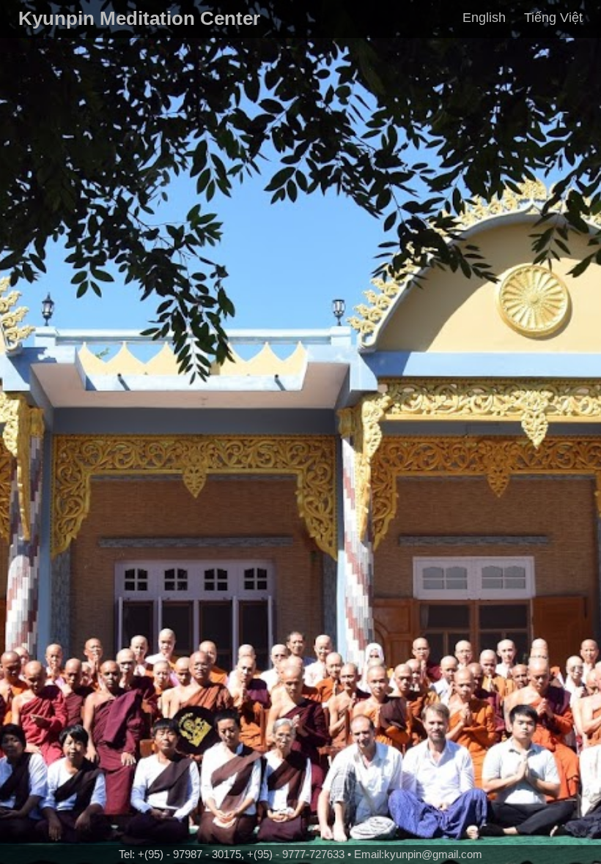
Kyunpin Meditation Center (139, 18)
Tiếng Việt (553, 17)
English (484, 17)
